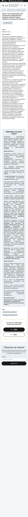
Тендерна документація (10, 315)
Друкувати (9, 22)
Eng (5, 1)
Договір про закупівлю (9, 312)
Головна (4, 9)
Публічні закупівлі (11, 9)
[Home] (10, 5)
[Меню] (25, 5)
